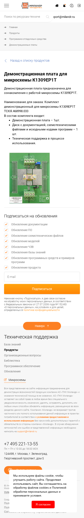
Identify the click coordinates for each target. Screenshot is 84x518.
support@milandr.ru (62, 16)
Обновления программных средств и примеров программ (42, 260)
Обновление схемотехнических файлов (37, 235)
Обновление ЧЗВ (22, 246)
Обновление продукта (26, 267)
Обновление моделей (25, 241)
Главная (13, 27)
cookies (44, 487)
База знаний (12, 344)
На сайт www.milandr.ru (57, 5)
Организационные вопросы (22, 355)
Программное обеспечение (22, 366)
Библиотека (12, 360)
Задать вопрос (71, 5)
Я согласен (43, 504)
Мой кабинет (79, 5)
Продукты (14, 33)
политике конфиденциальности (41, 310)
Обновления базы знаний (28, 252)
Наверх (40, 326)
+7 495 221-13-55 (21, 443)
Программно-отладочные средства (27, 39)
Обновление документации (29, 224)
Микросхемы (17, 380)
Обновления (12, 371)
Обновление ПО (21, 230)
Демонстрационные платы (23, 45)
